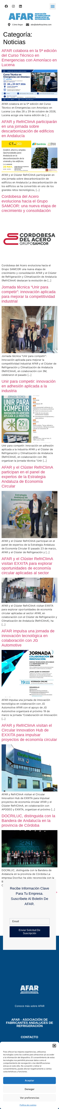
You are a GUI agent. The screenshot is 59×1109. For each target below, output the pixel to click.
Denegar (29, 1089)
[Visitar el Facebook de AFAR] (6, 6)
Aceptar (29, 1080)
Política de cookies (28, 1105)
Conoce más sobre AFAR (29, 1006)
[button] (54, 1045)
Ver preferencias (29, 1097)
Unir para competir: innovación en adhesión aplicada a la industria (29, 386)
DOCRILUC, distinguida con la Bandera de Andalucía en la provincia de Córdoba (28, 820)
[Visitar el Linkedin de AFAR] (20, 6)
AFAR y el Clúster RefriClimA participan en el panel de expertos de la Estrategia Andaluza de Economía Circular (27, 476)
